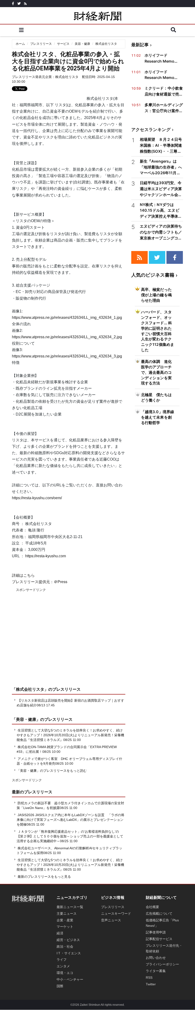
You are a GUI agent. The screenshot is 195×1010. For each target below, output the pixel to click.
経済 (60, 933)
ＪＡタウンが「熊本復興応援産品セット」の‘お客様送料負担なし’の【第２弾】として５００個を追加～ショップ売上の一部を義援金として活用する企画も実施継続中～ (70, 836)
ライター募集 (156, 971)
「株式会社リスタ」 (30, 689)
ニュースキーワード (116, 913)
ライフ (62, 959)
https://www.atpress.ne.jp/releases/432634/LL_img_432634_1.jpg (67, 317)
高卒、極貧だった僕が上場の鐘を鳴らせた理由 (156, 295)
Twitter (151, 984)
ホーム (20, 44)
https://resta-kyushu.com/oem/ (37, 498)
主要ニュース (67, 913)
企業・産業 (65, 920)
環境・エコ (65, 973)
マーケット (65, 926)
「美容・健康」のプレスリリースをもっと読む (52, 770)
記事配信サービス (159, 939)
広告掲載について (159, 913)
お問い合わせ (156, 958)
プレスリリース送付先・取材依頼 (164, 948)
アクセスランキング (151, 129)
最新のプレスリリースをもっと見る (44, 876)
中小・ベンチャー (70, 979)
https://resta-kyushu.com (45, 556)
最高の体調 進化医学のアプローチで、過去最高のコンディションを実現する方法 (156, 372)
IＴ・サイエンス (69, 953)
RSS (149, 977)
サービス (63, 44)
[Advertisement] (68, 642)
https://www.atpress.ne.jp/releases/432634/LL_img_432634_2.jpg (67, 337)
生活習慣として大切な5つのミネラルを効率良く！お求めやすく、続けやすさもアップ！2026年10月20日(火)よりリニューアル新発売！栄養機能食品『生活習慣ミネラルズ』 (70, 735)
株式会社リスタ (106, 44)
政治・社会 (65, 946)
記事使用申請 (156, 932)
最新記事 (140, 44)
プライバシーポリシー (162, 964)
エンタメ (63, 966)
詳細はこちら (23, 575)
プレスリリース (41, 44)
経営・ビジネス (68, 940)
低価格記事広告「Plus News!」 (162, 923)
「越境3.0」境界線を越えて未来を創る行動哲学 (157, 417)
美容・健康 (82, 44)
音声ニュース (111, 920)
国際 (60, 986)
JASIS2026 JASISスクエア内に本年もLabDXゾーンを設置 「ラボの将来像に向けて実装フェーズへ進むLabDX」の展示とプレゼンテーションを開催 (70, 819)
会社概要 (152, 907)
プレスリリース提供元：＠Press (39, 582)
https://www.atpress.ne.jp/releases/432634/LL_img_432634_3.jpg (67, 356)
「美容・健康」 (26, 719)
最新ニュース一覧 (70, 907)
